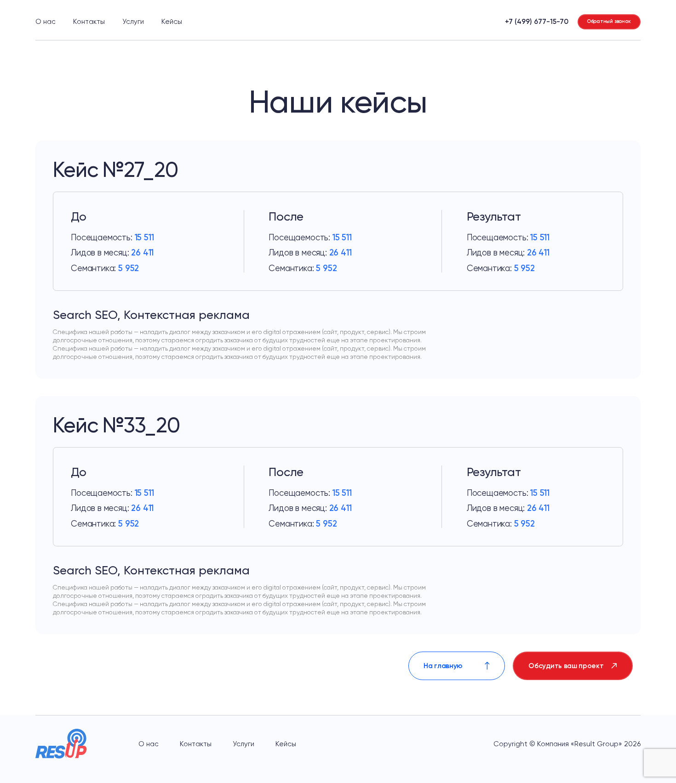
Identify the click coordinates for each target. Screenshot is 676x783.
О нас (45, 21)
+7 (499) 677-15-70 (536, 21)
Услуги (133, 21)
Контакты (89, 21)
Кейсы (171, 21)
